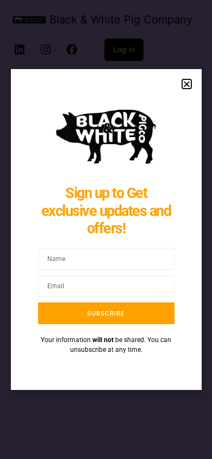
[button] (187, 84)
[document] (106, 229)
